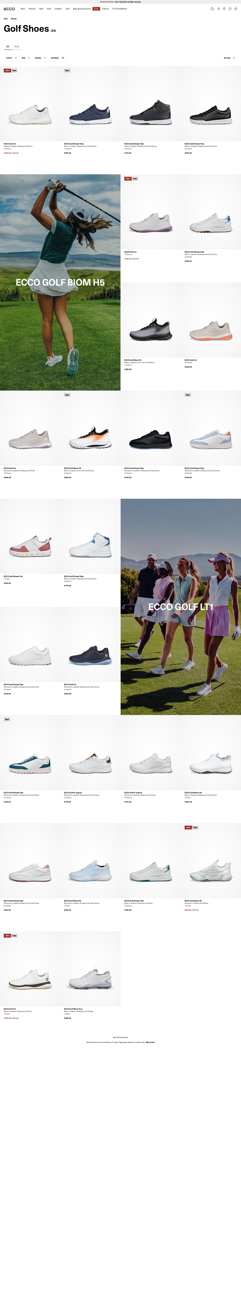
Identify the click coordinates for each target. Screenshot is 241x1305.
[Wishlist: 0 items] (230, 9)
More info (150, 1042)
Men (41, 9)
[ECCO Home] (9, 8)
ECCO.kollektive (120, 9)
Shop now (133, 2)
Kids (49, 9)
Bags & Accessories (82, 9)
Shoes (14, 19)
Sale (96, 9)
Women (32, 9)
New (23, 9)
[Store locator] (224, 9)
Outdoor (58, 9)
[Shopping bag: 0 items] (235, 9)
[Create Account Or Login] (218, 9)
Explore (105, 9)
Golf (67, 9)
